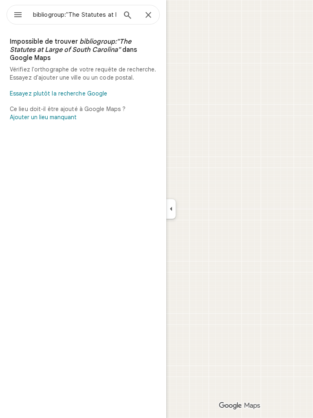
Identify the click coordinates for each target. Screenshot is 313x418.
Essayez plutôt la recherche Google (58, 93)
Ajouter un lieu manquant (43, 117)
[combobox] (74, 15)
